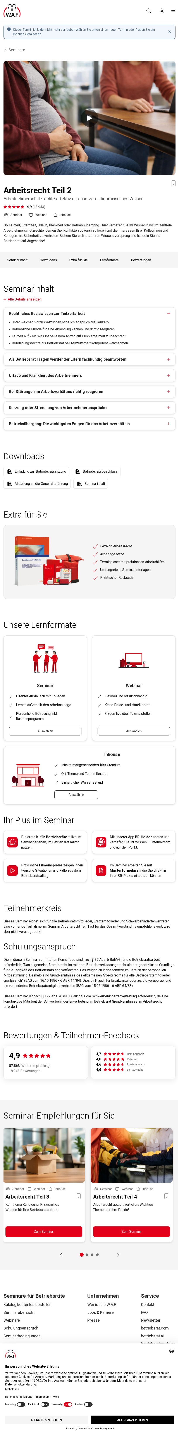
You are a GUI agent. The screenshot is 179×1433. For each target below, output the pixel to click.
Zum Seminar (44, 1231)
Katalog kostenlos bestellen (27, 1304)
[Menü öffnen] (173, 10)
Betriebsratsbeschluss (100, 471)
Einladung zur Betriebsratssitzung (40, 471)
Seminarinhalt (17, 260)
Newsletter (150, 1320)
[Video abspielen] (89, 118)
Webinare (11, 1320)
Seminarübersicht (18, 1312)
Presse (93, 1320)
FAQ (144, 1312)
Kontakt (147, 1304)
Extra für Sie (78, 260)
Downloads (48, 260)
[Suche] (149, 11)
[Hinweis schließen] (170, 32)
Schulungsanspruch (20, 1328)
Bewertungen (141, 260)
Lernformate (109, 260)
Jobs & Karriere (100, 1312)
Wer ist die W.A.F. (101, 1304)
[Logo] (12, 10)
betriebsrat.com (155, 1328)
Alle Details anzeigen (24, 299)
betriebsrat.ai (152, 1336)
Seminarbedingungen (22, 1336)
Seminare (17, 50)
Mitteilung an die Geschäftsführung (41, 484)
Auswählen (45, 731)
